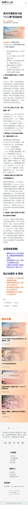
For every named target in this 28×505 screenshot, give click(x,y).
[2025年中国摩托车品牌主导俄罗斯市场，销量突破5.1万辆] (14, 329)
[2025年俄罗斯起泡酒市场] (14, 354)
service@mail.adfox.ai (17, 486)
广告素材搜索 (14, 458)
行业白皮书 (12, 474)
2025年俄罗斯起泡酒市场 (9, 363)
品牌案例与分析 (14, 476)
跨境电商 (14, 306)
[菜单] (25, 3)
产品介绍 (12, 456)
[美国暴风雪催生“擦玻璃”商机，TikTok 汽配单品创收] (14, 377)
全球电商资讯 (8, 302)
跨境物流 (6, 306)
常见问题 (12, 460)
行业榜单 (12, 472)
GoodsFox (6, 42)
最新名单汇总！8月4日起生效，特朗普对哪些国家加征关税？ (15, 255)
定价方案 (12, 462)
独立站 (16, 302)
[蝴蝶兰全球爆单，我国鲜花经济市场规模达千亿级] (14, 402)
